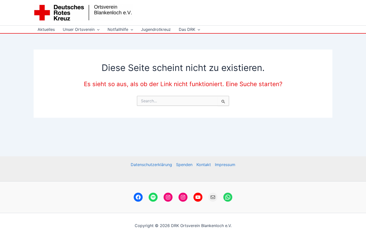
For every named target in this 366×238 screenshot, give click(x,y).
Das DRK (187, 29)
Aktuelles (46, 29)
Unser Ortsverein (79, 29)
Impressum (225, 164)
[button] (97, 29)
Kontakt (203, 164)
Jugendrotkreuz (156, 29)
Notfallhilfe (118, 29)
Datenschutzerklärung (151, 164)
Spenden (184, 164)
